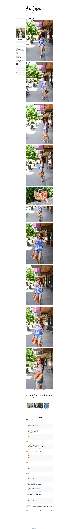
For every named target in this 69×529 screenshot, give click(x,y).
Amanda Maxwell (30, 441)
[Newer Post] (26, 524)
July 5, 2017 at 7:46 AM (35, 441)
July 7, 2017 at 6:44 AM (37, 478)
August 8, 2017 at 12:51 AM (34, 509)
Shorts (37, 389)
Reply (28, 422)
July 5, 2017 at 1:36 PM (32, 473)
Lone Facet (29, 509)
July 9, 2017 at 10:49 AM (35, 505)
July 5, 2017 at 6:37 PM (32, 483)
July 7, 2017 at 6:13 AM (37, 445)
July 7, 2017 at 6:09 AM (37, 425)
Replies (30, 444)
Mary (28, 483)
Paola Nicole (31, 425)
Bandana (41, 389)
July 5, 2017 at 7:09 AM (35, 430)
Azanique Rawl (30, 430)
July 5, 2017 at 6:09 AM (34, 419)
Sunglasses (44, 389)
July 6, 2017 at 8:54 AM (37, 493)
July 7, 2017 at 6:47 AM (37, 500)
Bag (38, 389)
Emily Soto (29, 419)
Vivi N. (29, 473)
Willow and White (30, 453)
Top (34, 389)
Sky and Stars (35, 528)
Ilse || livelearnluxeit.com (31, 493)
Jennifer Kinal (29, 505)
